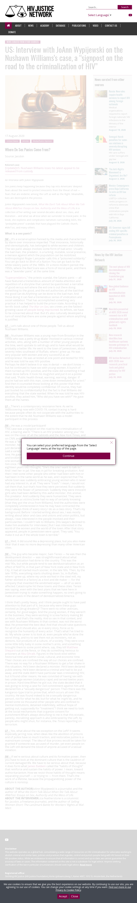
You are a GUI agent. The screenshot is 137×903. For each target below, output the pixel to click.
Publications (79, 25)
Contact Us (111, 25)
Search (124, 7)
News (31, 25)
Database (60, 25)
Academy (44, 25)
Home (8, 25)
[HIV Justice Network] (30, 11)
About (18, 25)
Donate (12, 32)
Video (95, 25)
